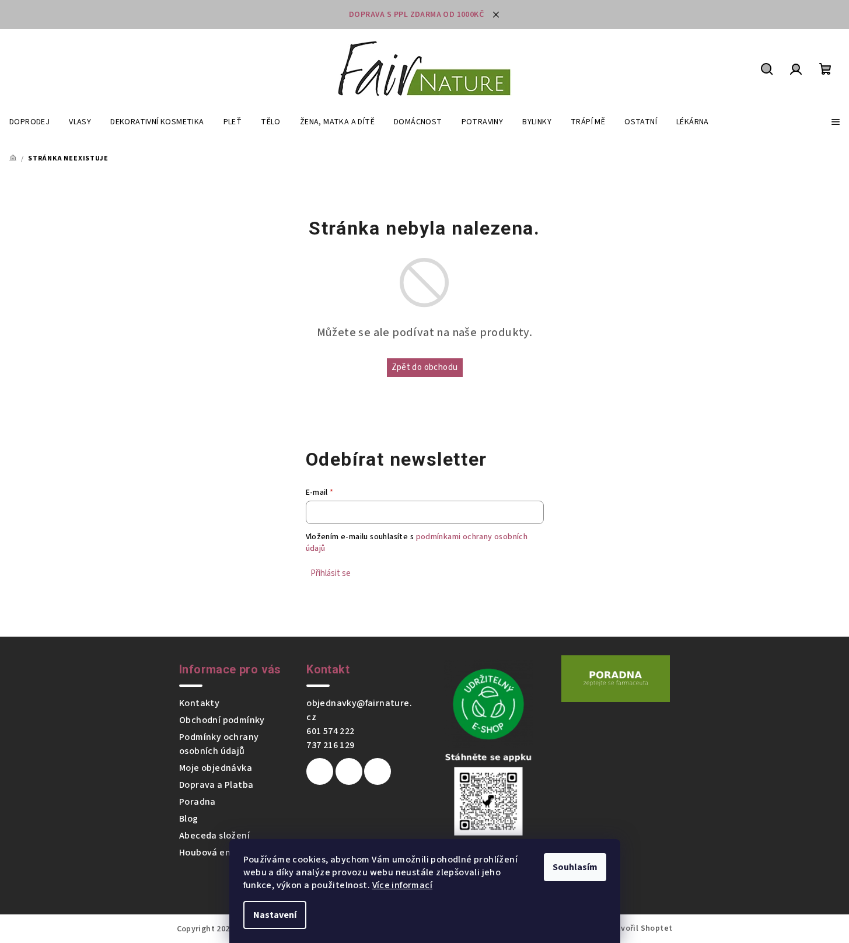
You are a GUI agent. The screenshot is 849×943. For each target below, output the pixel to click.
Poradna (197, 801)
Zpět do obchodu (425, 367)
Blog (188, 818)
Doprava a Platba (216, 784)
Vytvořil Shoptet (640, 928)
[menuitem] (29, 122)
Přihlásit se (330, 573)
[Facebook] (319, 771)
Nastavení (274, 915)
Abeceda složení (214, 835)
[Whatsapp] (377, 771)
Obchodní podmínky (222, 720)
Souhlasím (575, 867)
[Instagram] (349, 771)
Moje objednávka (215, 768)
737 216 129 (330, 745)
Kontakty (199, 703)
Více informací (402, 885)
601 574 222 (330, 731)
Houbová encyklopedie (228, 852)
